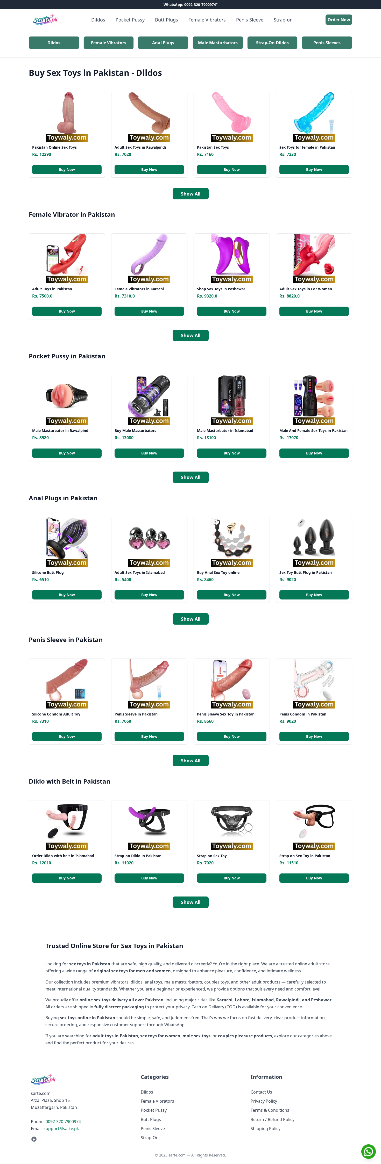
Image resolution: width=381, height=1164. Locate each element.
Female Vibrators (207, 20)
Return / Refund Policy (272, 1119)
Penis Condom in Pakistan (302, 714)
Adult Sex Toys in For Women (305, 288)
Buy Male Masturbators (135, 430)
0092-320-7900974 (63, 1121)
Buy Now (67, 169)
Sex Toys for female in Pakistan (307, 147)
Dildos (98, 20)
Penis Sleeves (327, 43)
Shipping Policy (265, 1128)
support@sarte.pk (61, 1128)
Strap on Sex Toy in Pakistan (304, 855)
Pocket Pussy (130, 20)
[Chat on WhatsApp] (368, 1151)
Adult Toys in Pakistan (52, 288)
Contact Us (261, 1092)
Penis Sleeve (249, 20)
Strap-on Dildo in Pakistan (138, 855)
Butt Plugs (166, 20)
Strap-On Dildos (272, 43)
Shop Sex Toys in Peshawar (221, 288)
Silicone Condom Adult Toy (56, 714)
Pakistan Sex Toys (213, 147)
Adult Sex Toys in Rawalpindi (140, 147)
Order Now (339, 20)
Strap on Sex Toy (212, 855)
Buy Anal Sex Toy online (218, 572)
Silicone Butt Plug (48, 572)
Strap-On (150, 1137)
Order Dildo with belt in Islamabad (63, 855)
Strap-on (283, 20)
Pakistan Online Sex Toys (54, 147)
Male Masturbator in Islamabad (225, 430)
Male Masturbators (218, 43)
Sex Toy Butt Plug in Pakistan (305, 572)
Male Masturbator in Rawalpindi (60, 430)
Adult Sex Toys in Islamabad (140, 572)
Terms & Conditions (270, 1110)
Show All (190, 194)
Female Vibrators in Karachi (139, 288)
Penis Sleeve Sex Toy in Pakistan (226, 714)
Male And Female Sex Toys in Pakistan (313, 430)
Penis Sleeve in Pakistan (136, 714)
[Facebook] (80, 1139)
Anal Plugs (163, 43)
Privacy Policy (264, 1101)
